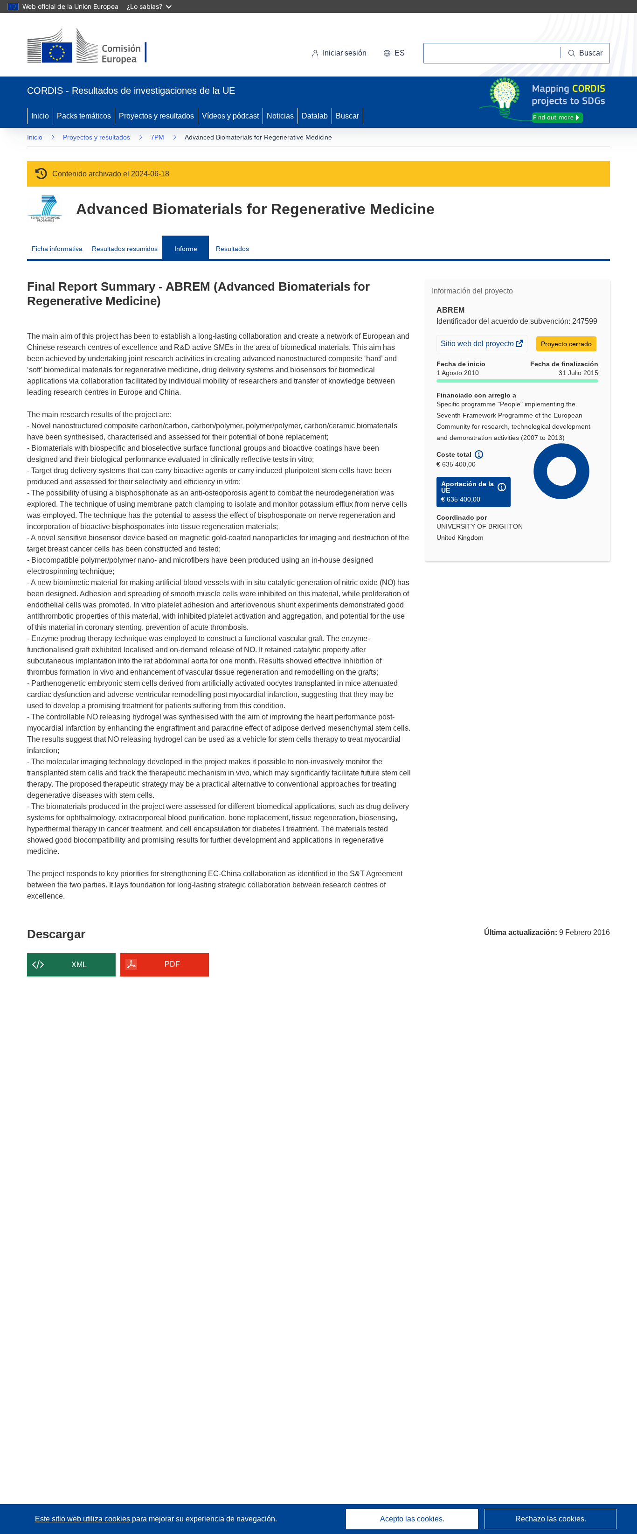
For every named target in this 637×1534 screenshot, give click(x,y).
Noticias (280, 116)
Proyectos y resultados (156, 116)
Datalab (315, 116)
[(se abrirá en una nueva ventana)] (102, 46)
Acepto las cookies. (412, 1519)
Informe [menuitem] (185, 248)
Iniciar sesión (345, 53)
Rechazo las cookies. (550, 1519)
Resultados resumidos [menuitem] (125, 248)
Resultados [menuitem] (232, 248)
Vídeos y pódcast (230, 116)
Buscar (347, 116)
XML (79, 965)
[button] (394, 53)
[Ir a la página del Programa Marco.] (44, 208)
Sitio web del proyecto (478, 345)
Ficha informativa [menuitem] (57, 248)
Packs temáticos (84, 116)
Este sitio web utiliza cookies (83, 1519)
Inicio (40, 116)
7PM (157, 137)
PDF (172, 964)
